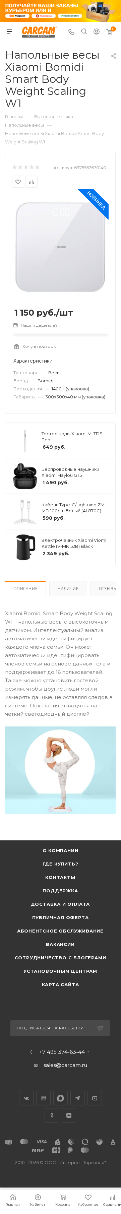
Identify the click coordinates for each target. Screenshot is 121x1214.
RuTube (43, 1098)
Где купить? (60, 864)
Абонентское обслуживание (60, 931)
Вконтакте (26, 1098)
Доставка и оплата (60, 904)
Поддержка (60, 890)
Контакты (60, 877)
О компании (60, 850)
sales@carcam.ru (65, 1065)
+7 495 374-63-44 (62, 1052)
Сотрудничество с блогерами (60, 957)
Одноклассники (52, 1115)
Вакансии (60, 944)
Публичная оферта (60, 917)
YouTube (94, 1098)
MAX (60, 1098)
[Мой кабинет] (97, 32)
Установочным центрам (60, 971)
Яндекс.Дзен (69, 1115)
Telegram (77, 1098)
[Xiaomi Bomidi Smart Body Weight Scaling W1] (60, 246)
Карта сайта (60, 984)
